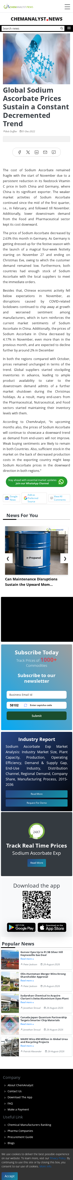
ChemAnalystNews (36, 19)
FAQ (10, 1103)
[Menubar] (67, 7)
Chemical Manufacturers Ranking (29, 1125)
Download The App (19, 1097)
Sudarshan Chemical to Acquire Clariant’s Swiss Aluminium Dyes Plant (44, 997)
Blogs (11, 1143)
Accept (10, 1176)
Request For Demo (37, 802)
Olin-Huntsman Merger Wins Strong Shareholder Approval (43, 975)
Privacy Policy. (58, 1158)
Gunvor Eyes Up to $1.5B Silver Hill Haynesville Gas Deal (41, 954)
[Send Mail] (45, 152)
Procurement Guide (20, 1137)
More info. (46, 1166)
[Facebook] (19, 152)
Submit (37, 716)
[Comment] (53, 152)
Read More (36, 862)
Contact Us (14, 1091)
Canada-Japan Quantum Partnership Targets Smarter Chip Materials (43, 1019)
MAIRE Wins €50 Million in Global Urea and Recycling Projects (44, 1041)
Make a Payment (18, 1109)
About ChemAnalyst (20, 1085)
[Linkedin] (36, 152)
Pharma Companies (20, 1131)
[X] (28, 152)
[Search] (61, 28)
